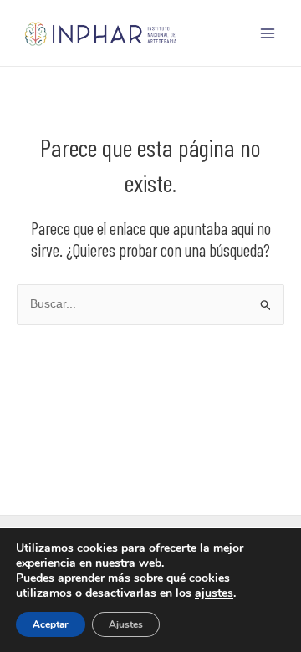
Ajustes (126, 624)
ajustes (214, 593)
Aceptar (51, 624)
